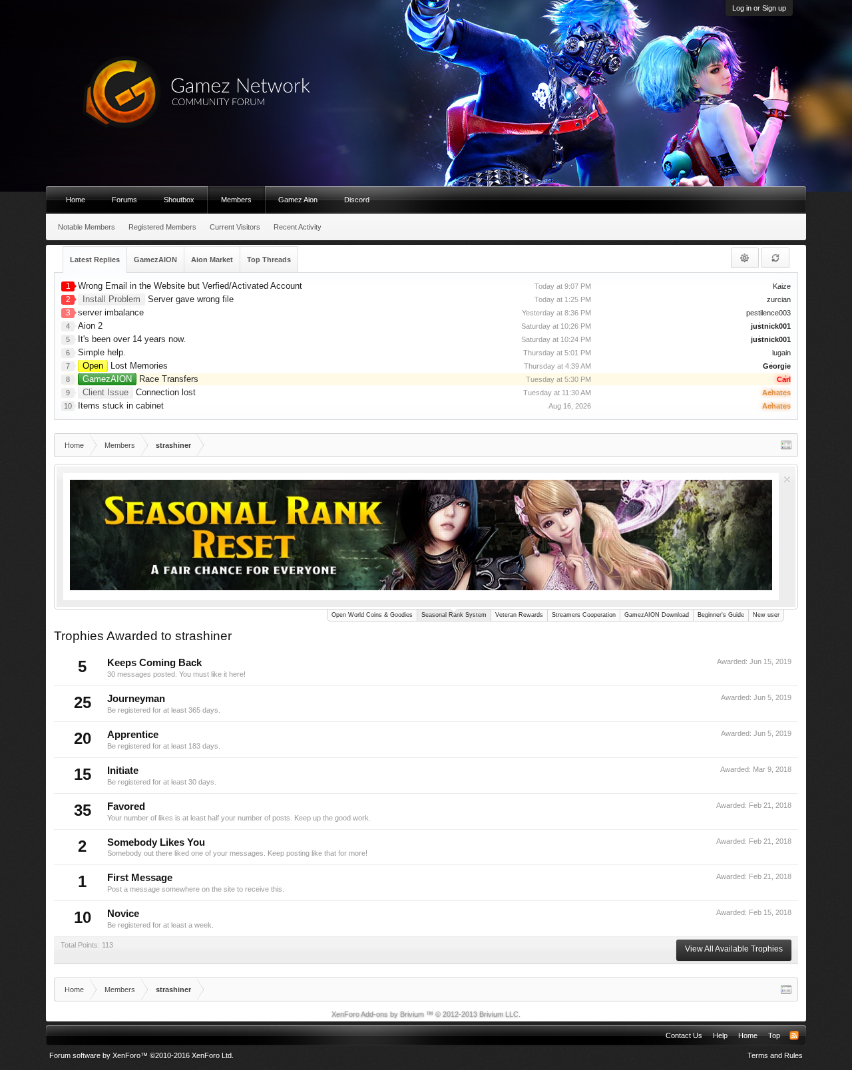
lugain (781, 353)
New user (766, 615)
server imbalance (111, 312)
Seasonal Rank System (454, 615)
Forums (124, 200)
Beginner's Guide (721, 615)
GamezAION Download (656, 615)
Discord (356, 200)
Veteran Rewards (519, 615)
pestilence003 (768, 313)
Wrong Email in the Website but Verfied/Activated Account (190, 286)
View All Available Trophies (734, 949)
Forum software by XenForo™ (141, 1055)
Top (774, 1035)
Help (720, 1035)
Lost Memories (125, 366)
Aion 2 (90, 326)
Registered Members (162, 227)
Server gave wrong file (158, 299)
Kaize (782, 286)
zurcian (779, 299)
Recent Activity (297, 227)
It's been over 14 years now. (132, 339)
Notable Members (86, 227)
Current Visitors (235, 227)
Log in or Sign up (759, 8)
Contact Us (684, 1035)
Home (75, 200)
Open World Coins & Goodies (372, 615)
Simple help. (102, 352)
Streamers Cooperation (584, 615)
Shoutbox (179, 200)
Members (236, 200)
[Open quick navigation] (786, 445)
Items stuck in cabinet (121, 406)
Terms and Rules (775, 1055)
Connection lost (139, 392)
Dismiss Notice (787, 479)
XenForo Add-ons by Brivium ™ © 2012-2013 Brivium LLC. (426, 1014)
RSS (794, 1035)
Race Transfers (140, 379)
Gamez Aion (298, 200)
